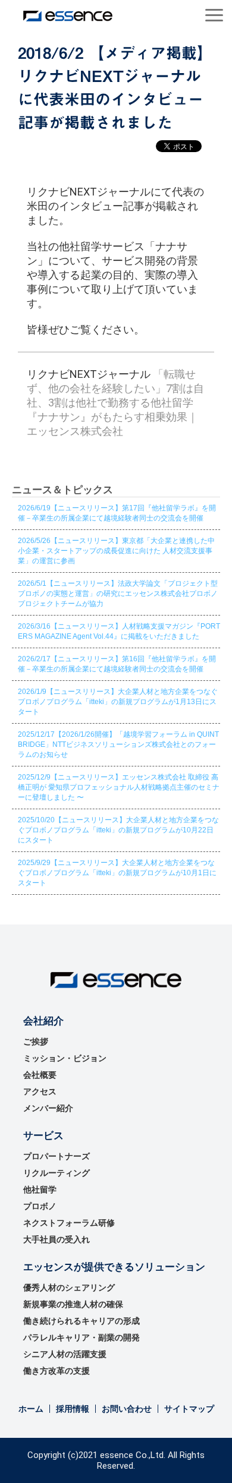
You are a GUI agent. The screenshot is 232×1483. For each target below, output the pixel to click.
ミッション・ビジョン (64, 1058)
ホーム (30, 1408)
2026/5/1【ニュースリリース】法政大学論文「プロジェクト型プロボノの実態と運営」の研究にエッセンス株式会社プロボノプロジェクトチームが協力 (118, 593)
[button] (214, 15)
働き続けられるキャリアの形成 (81, 1321)
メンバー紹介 (48, 1108)
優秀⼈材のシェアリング (69, 1287)
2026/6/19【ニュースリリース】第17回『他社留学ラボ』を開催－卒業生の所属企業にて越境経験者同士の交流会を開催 (117, 513)
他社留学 (40, 1189)
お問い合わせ (127, 1408)
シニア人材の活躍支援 (64, 1354)
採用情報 (72, 1408)
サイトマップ (189, 1408)
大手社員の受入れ (56, 1239)
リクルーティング (56, 1173)
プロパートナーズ (56, 1156)
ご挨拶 (35, 1041)
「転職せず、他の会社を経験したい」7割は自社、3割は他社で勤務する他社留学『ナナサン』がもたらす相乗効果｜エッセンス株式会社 (115, 402)
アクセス (40, 1091)
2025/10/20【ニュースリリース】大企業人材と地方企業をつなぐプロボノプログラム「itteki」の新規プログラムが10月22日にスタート (118, 830)
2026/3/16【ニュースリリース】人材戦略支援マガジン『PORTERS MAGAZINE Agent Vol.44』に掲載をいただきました (119, 631)
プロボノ (40, 1206)
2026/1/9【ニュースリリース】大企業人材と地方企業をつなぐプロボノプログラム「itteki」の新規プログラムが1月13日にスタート (118, 701)
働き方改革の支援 (56, 1370)
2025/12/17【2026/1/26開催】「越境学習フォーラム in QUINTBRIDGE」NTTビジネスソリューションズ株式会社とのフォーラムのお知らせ (118, 744)
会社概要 (40, 1075)
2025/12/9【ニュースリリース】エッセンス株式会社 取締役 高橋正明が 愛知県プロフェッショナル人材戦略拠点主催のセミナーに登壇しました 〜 (119, 787)
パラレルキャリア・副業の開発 (81, 1337)
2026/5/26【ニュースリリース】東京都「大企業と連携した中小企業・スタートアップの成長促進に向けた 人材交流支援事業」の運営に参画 (116, 551)
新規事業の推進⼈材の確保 (73, 1304)
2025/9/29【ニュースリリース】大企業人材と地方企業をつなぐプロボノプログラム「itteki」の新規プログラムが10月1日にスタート (117, 873)
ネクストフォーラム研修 (69, 1223)
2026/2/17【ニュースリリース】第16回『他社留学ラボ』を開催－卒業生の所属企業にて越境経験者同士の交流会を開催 (117, 664)
